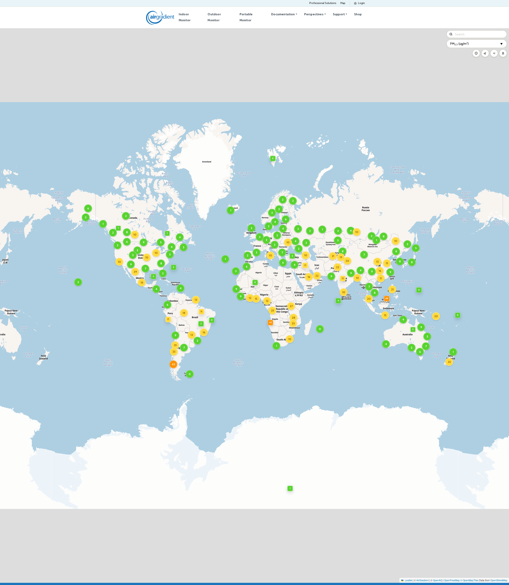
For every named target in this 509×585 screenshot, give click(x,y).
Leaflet (408, 580)
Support (339, 14)
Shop (358, 14)
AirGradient (422, 580)
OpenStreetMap (498, 580)
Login (361, 3)
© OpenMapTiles (469, 580)
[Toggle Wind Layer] (494, 53)
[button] (282, 252)
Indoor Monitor (184, 17)
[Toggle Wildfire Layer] (503, 53)
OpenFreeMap (452, 580)
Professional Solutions (322, 3)
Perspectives (313, 14)
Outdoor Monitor (214, 17)
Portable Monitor (246, 17)
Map (342, 3)
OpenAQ (437, 580)
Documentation (283, 14)
